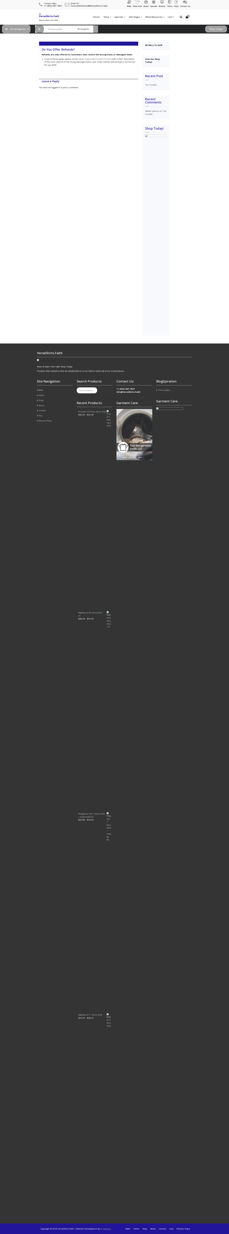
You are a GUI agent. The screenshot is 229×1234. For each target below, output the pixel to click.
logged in (55, 87)
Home (96, 16)
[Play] (120, 457)
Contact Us (185, 6)
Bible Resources (153, 16)
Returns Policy (45, 420)
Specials (153, 6)
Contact (42, 410)
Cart (170, 16)
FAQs (176, 6)
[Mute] (144, 457)
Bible (129, 6)
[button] (39, 29)
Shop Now (137, 6)
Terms (170, 6)
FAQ (40, 415)
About (146, 6)
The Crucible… (151, 84)
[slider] (132, 457)
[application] (134, 434)
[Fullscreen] (148, 457)
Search (105, 390)
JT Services (106, 1228)
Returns (161, 6)
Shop (106, 16)
